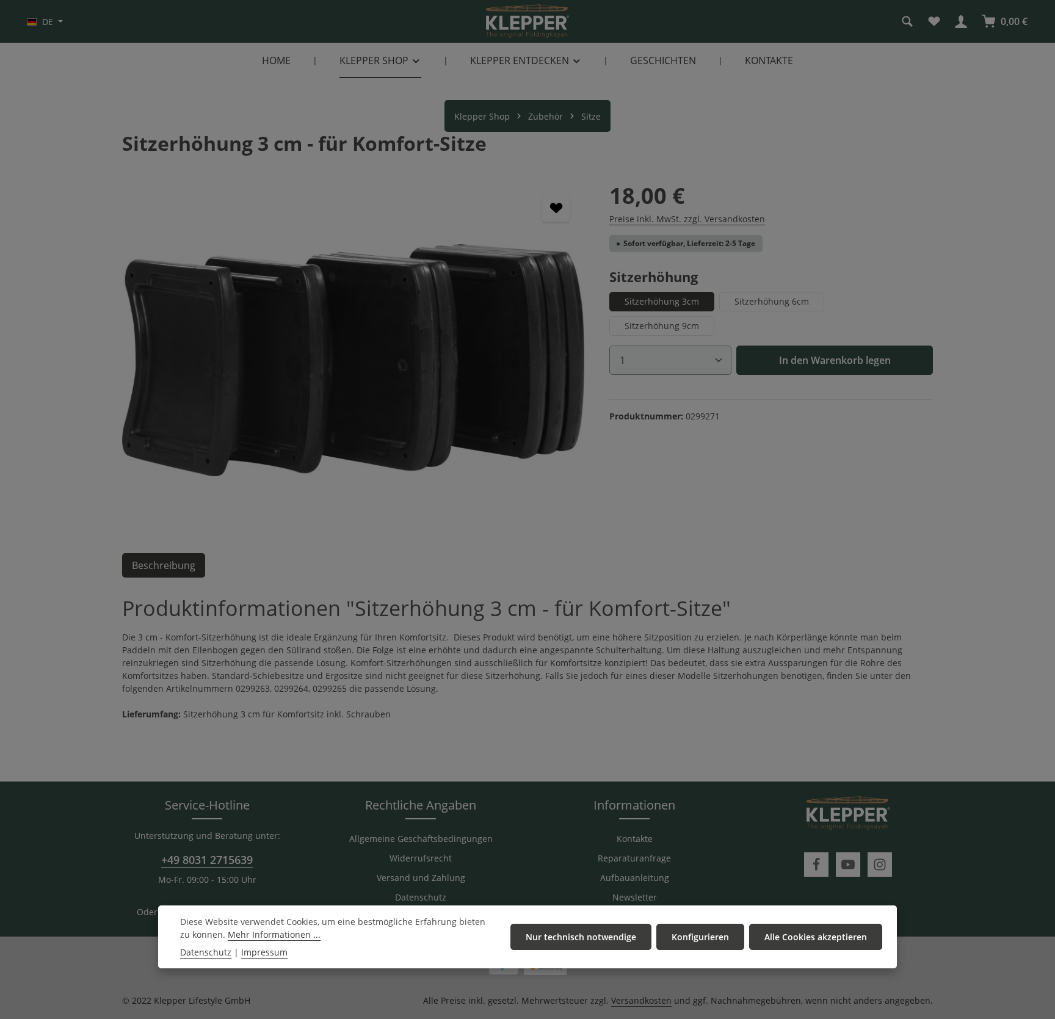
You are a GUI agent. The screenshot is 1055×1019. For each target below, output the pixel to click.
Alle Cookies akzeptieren (815, 937)
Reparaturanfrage (634, 858)
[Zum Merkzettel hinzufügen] (556, 208)
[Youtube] (848, 864)
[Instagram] (880, 864)
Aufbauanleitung (634, 877)
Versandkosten (641, 1000)
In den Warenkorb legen (835, 360)
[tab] (163, 565)
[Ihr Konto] (961, 21)
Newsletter (634, 897)
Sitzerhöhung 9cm (662, 326)
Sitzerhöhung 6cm (771, 301)
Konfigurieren (700, 937)
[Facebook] (816, 864)
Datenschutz (420, 897)
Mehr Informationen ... (274, 934)
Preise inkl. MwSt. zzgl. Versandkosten (687, 219)
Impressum (264, 952)
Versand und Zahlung (421, 877)
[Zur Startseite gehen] (527, 21)
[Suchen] (907, 21)
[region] (353, 360)
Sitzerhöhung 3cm (662, 301)
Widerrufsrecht (421, 858)
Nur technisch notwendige (581, 937)
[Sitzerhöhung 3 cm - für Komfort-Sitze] (353, 360)
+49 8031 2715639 (207, 859)
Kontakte (635, 838)
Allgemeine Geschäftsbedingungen (421, 838)
